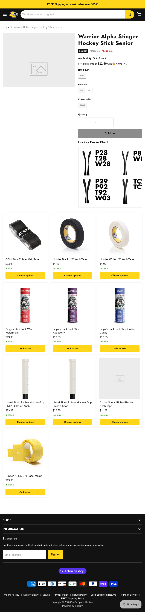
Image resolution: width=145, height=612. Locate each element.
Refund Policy (79, 594)
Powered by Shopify (72, 606)
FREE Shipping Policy (72, 598)
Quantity (82, 114)
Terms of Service (129, 594)
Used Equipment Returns (103, 594)
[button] (110, 63)
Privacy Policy (61, 594)
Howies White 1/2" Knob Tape (117, 259)
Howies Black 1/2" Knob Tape (70, 259)
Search (46, 594)
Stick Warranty (31, 594)
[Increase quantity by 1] (109, 122)
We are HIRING (11, 594)
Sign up (55, 554)
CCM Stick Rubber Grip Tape (22, 259)
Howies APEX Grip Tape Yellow (23, 475)
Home (6, 27)
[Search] (129, 14)
